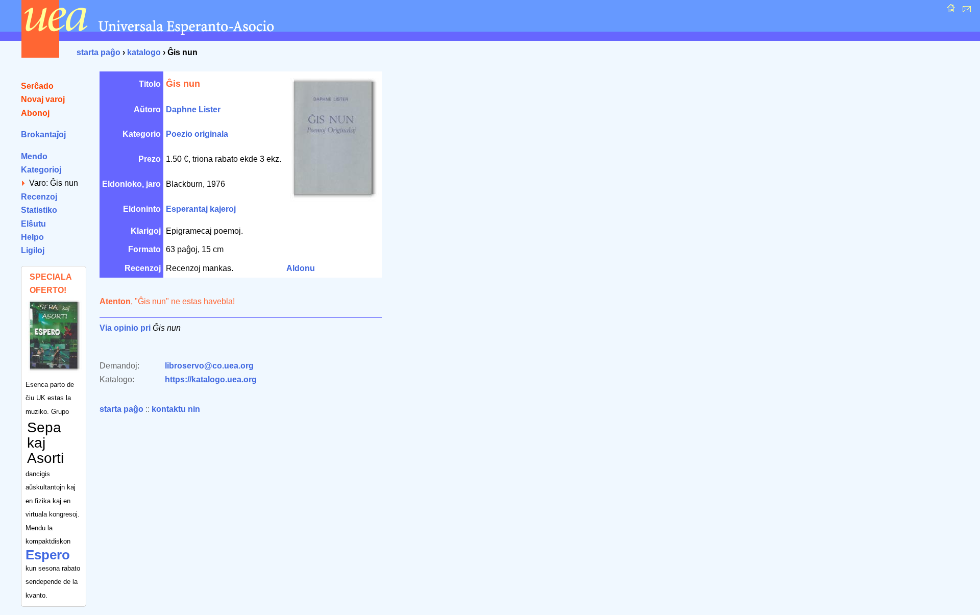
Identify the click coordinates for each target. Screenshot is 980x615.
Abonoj (35, 113)
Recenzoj (39, 196)
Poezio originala (197, 134)
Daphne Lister (193, 109)
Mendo (34, 156)
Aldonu (300, 268)
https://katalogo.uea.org (211, 379)
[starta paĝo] (950, 11)
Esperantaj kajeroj (201, 209)
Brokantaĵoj (43, 134)
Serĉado (37, 86)
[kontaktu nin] (965, 11)
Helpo (32, 237)
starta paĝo (98, 52)
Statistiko (39, 210)
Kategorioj (41, 169)
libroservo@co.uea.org (209, 365)
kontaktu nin (176, 409)
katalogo (144, 52)
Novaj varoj (43, 99)
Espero (48, 555)
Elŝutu (33, 223)
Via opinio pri (125, 328)
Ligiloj (32, 250)
